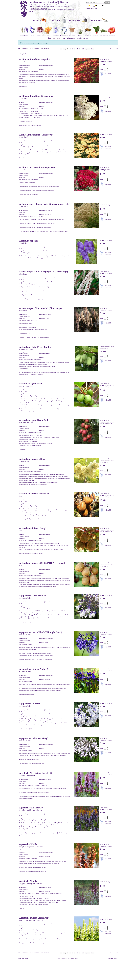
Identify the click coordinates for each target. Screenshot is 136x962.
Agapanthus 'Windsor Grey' (33, 738)
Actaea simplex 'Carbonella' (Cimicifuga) (40, 308)
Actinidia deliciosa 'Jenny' (32, 528)
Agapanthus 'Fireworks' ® (32, 595)
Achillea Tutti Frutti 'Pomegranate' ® (38, 167)
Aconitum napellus (28, 240)
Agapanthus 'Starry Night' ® (34, 669)
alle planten (37, 20)
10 (83, 49)
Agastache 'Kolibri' (29, 844)
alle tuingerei (56, 20)
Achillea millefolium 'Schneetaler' (36, 96)
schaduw (103, 6)
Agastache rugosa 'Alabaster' (34, 917)
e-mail (79, 38)
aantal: (102, 69)
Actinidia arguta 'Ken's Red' (33, 420)
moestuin (95, 35)
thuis (49, 38)
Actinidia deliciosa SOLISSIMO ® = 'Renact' (42, 563)
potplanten (72, 35)
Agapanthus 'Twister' (30, 703)
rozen (48, 35)
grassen (80, 35)
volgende (87, 49)
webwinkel (56, 38)
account (85, 38)
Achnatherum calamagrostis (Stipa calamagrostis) (44, 204)
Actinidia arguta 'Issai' (31, 383)
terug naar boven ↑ (23, 958)
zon (89, 6)
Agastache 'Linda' (28, 881)
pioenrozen (112, 35)
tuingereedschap (96, 20)
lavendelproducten (75, 20)
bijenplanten (88, 35)
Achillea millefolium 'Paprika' (34, 59)
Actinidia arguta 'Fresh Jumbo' (35, 347)
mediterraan (56, 35)
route (63, 38)
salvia (32, 35)
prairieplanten (64, 35)
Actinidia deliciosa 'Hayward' (34, 493)
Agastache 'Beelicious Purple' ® (35, 773)
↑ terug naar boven (112, 958)
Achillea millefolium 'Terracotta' (36, 134)
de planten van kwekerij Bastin (48, 2)
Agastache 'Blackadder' (31, 807)
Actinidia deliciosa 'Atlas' (32, 459)
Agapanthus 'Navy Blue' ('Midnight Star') (40, 632)
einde (92, 49)
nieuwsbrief (71, 38)
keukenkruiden (104, 35)
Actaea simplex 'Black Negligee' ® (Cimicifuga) (43, 271)
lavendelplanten (24, 35)
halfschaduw (96, 6)
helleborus (40, 35)
